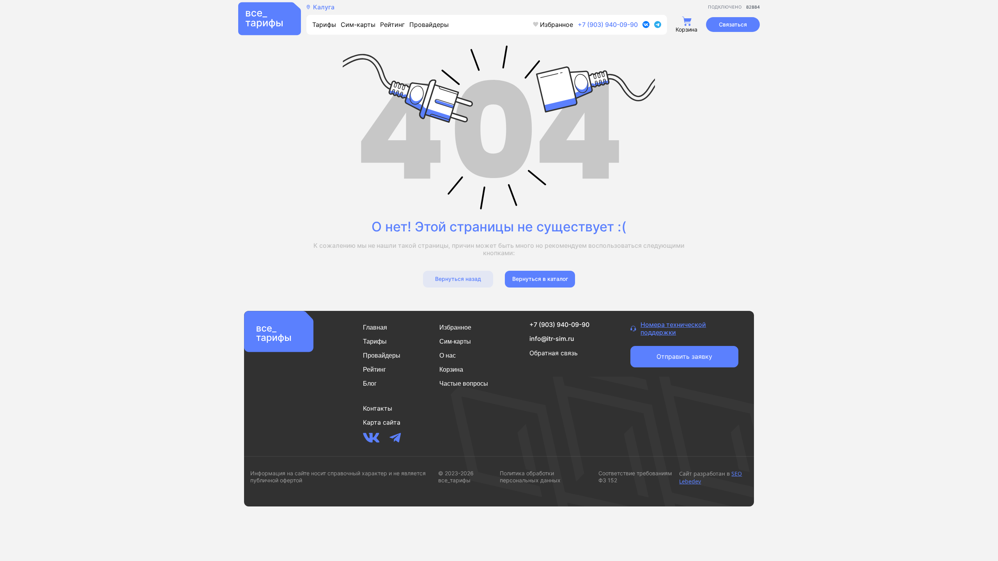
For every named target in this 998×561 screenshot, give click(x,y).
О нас (447, 355)
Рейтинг (392, 24)
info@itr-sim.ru (551, 338)
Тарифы (324, 24)
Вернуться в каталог (540, 278)
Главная (375, 327)
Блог (370, 383)
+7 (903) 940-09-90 (608, 24)
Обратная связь (553, 353)
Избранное (556, 24)
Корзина (451, 369)
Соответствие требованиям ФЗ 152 (635, 476)
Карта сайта (381, 422)
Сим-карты (358, 24)
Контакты (377, 408)
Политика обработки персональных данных (530, 476)
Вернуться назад (458, 278)
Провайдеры (429, 24)
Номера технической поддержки (673, 329)
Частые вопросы (463, 383)
